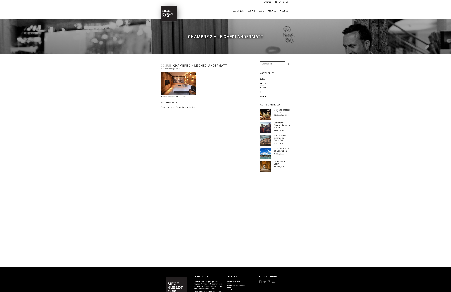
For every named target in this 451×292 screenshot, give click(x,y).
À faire (263, 92)
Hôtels (263, 88)
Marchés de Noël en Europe (282, 111)
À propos (267, 2)
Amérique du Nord (233, 282)
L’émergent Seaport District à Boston (282, 125)
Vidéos (263, 96)
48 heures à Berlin (279, 162)
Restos (263, 83)
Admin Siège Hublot (172, 69)
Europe (229, 289)
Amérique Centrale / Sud (236, 285)
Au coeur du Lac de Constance (281, 149)
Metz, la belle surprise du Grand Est (280, 138)
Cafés (262, 79)
